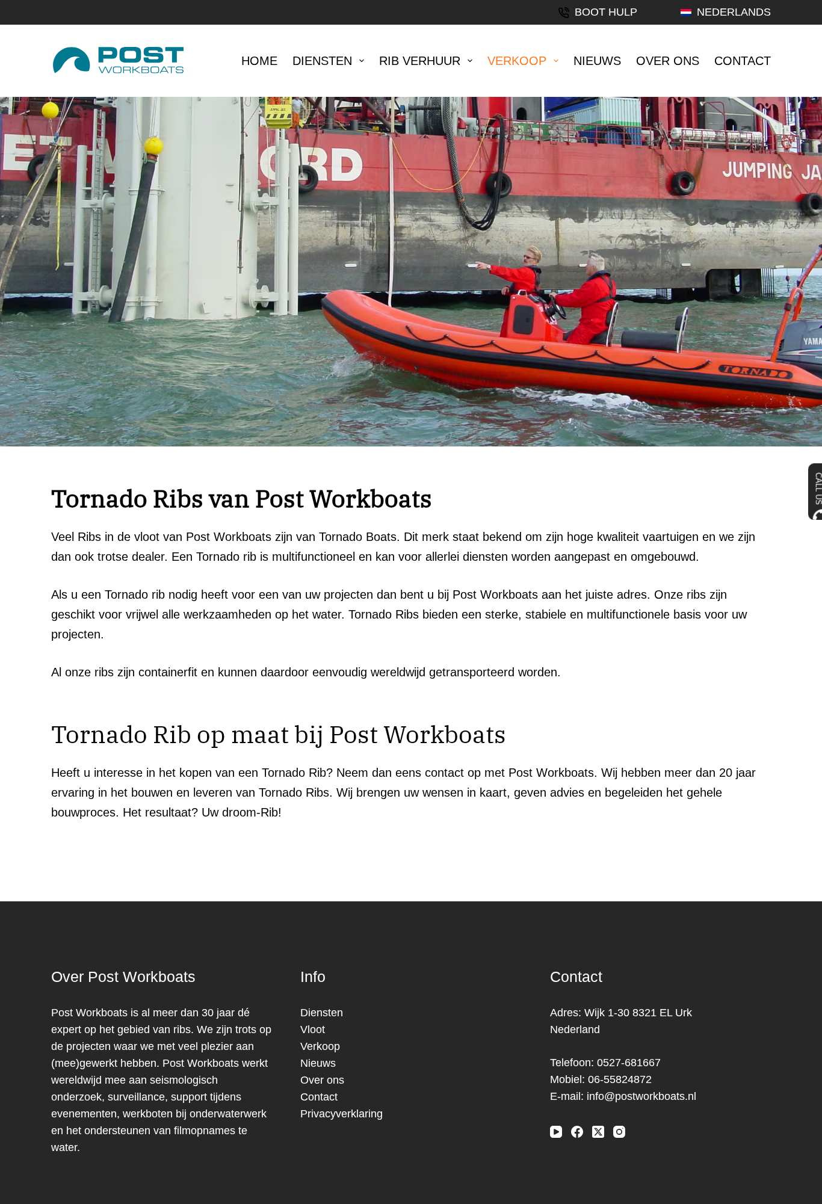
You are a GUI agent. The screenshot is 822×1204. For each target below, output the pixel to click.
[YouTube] (556, 1132)
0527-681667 (629, 1063)
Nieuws (597, 60)
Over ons (667, 60)
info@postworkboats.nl (641, 1096)
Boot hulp (606, 12)
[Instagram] (619, 1132)
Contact (742, 60)
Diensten (322, 60)
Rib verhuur (419, 60)
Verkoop (516, 60)
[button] (726, 13)
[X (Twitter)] (598, 1132)
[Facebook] (577, 1132)
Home (259, 60)
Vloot (312, 1029)
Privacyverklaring (341, 1114)
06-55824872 (620, 1079)
